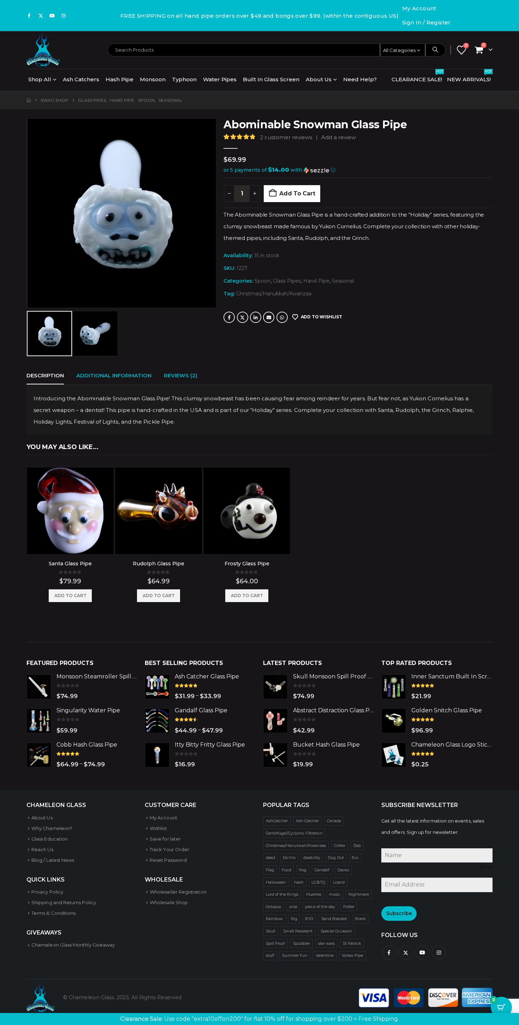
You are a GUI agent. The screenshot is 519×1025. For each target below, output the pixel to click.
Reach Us (42, 849)
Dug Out (336, 857)
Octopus (273, 906)
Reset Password (168, 860)
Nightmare (358, 894)
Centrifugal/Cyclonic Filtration (294, 833)
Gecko (343, 869)
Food (286, 869)
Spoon (262, 281)
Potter (348, 906)
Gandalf (322, 869)
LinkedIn (255, 317)
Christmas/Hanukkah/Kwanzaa (273, 293)
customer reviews (286, 137)
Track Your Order (169, 849)
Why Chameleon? (51, 828)
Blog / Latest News (52, 860)
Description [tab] (45, 375)
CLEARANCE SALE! (417, 77)
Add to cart (297, 193)
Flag (270, 869)
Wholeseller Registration (178, 892)
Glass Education (49, 839)
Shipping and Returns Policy (63, 902)
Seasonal (343, 281)
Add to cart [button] (70, 595)
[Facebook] (29, 15)
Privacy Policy (47, 892)
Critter (339, 845)
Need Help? (360, 79)
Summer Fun (295, 955)
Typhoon (184, 79)
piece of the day (320, 906)
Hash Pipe (119, 79)
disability (311, 857)
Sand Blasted (334, 918)
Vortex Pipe (352, 955)
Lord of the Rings (282, 894)
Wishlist (158, 828)
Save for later (165, 839)
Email (268, 317)
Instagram (439, 953)
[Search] (435, 50)
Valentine (325, 955)
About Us (319, 79)
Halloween (276, 882)
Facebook (229, 317)
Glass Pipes (287, 281)
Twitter (242, 317)
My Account (419, 8)
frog (302, 869)
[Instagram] (63, 15)
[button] (28, 213)
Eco (355, 857)
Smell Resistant (297, 931)
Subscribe (399, 913)
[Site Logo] (43, 49)
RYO (309, 918)
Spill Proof (275, 943)
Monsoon (153, 79)
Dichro (289, 857)
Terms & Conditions (53, 913)
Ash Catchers (81, 79)
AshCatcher (277, 820)
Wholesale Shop (169, 902)
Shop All (39, 79)
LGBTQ (318, 882)
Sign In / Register (426, 22)
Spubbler (301, 943)
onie (293, 906)
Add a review (338, 137)
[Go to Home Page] (28, 100)
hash (299, 882)
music (334, 894)
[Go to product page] (70, 510)
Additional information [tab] (113, 375)
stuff (270, 955)
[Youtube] (52, 15)
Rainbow (274, 918)
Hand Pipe (316, 281)
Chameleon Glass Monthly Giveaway (73, 945)
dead (270, 857)
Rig (294, 918)
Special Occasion (336, 931)
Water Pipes (220, 79)
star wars (326, 943)
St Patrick (352, 943)
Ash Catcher (307, 820)
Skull (270, 931)
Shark (360, 918)
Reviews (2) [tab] (180, 375)
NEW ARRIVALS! (469, 77)
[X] (40, 15)
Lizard (338, 882)
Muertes (313, 894)
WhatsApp (282, 317)
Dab (357, 845)
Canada (334, 820)
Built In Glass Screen (271, 79)
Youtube (422, 953)
